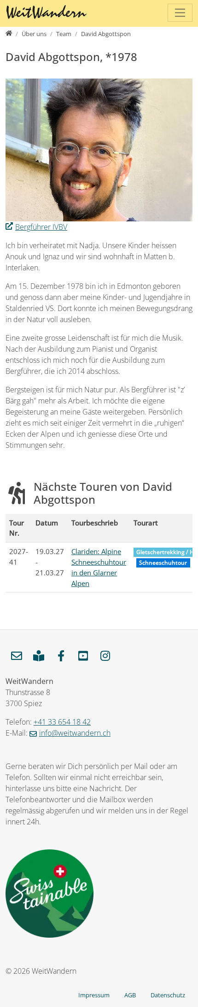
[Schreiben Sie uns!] (17, 656)
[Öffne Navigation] (180, 13)
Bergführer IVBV (41, 227)
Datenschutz (168, 995)
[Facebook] (61, 656)
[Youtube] (83, 656)
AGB (130, 995)
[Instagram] (105, 656)
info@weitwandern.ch (75, 733)
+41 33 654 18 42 (62, 722)
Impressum (94, 995)
